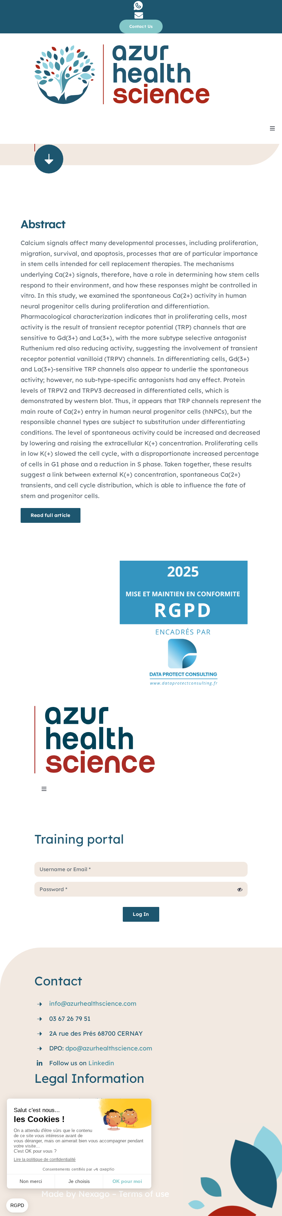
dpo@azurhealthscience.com (108, 1048)
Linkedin (101, 1063)
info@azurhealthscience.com (93, 1003)
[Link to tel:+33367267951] (138, 5)
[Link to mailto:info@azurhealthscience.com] (138, 15)
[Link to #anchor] (48, 159)
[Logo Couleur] (121, 47)
